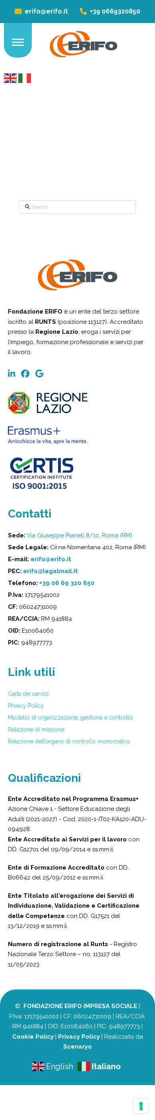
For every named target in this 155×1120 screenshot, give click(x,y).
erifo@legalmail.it (50, 571)
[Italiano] (24, 77)
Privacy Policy (79, 1036)
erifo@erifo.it (51, 559)
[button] (18, 42)
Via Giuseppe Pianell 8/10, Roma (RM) (79, 535)
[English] (11, 77)
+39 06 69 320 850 (67, 583)
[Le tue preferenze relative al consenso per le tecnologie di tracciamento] (141, 1106)
